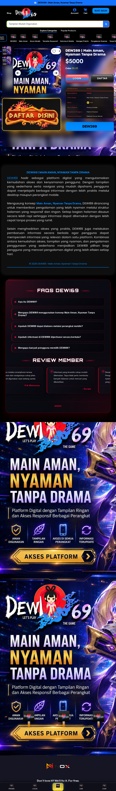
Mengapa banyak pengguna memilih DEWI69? (44, 348)
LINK (81, 789)
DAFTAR (102, 78)
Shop (9, 13)
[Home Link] (25, 13)
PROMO (12, 789)
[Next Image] (56, 73)
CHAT (104, 789)
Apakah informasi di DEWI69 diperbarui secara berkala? (49, 337)
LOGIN (77, 78)
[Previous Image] (18, 73)
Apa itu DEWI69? (27, 301)
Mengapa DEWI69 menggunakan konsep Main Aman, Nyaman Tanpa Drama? (56, 314)
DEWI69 (89, 126)
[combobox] (55, 24)
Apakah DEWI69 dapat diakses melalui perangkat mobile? (50, 326)
